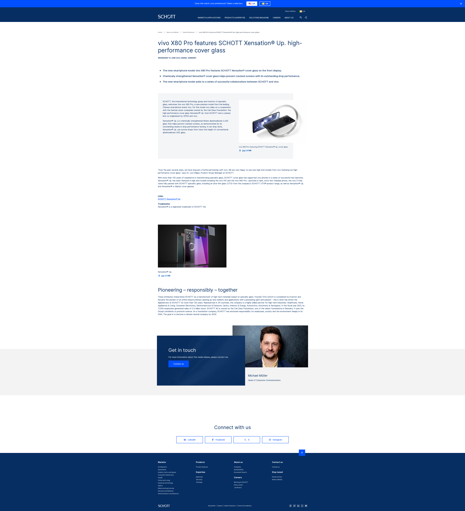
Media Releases (189, 32)
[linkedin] (298, 506)
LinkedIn (192, 440)
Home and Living (164, 480)
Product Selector (202, 467)
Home (160, 32)
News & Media (290, 11)
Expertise (199, 477)
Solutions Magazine (259, 18)
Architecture (162, 467)
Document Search (240, 472)
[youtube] (306, 506)
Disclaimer (212, 506)
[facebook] (290, 506)
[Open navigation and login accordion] (305, 17)
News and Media (173, 32)
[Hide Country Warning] (461, 3)
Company (237, 467)
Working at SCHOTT (241, 482)
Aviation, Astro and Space (167, 472)
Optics (160, 486)
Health (160, 478)
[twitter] (302, 506)
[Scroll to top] (302, 453)
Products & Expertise (235, 18)
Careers (276, 18)
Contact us (179, 364)
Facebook (220, 440)
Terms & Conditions (245, 506)
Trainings (199, 482)
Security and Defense (165, 491)
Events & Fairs (277, 477)
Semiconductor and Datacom (168, 494)
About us (289, 18)
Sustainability (238, 470)
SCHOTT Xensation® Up (169, 199)
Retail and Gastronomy (166, 488)
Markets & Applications (209, 18)
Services (199, 479)
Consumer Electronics (166, 475)
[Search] (300, 17)
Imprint (220, 506)
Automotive (162, 470)
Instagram (277, 440)
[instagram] (294, 506)
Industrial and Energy (165, 483)
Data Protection (230, 506)
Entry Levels (238, 485)
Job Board (237, 487)
